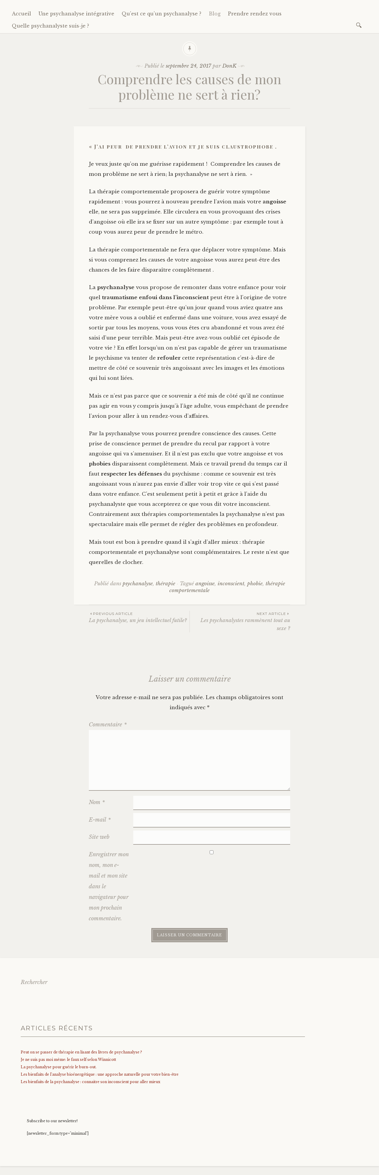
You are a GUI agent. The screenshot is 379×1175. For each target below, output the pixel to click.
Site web (99, 837)
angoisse (205, 584)
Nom (97, 802)
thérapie (165, 584)
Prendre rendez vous (255, 14)
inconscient (231, 584)
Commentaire (108, 724)
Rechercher (34, 982)
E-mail (100, 820)
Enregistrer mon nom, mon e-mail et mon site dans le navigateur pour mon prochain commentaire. (109, 886)
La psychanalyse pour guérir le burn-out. (59, 1067)
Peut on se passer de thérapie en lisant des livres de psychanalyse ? (81, 1052)
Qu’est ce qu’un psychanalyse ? (161, 14)
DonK (229, 66)
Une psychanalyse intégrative (76, 14)
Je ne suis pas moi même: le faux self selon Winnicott (68, 1059)
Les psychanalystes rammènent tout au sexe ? (245, 621)
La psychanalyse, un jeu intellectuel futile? (138, 617)
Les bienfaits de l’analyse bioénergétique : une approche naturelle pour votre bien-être (100, 1074)
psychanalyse (138, 584)
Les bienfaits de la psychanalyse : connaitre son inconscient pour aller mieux (90, 1082)
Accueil (21, 14)
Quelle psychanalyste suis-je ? (50, 26)
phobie (255, 584)
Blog (215, 14)
